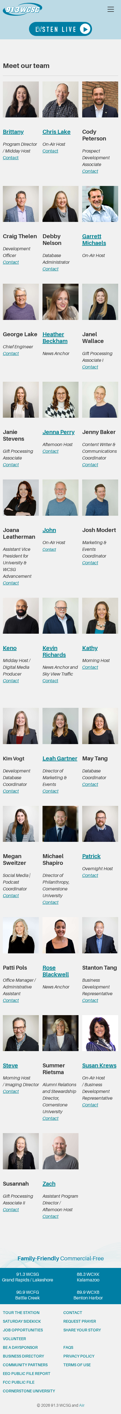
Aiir (81, 1405)
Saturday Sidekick (22, 1321)
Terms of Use (77, 1365)
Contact (11, 157)
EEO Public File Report (26, 1373)
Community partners (25, 1365)
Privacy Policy (78, 1356)
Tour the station (21, 1312)
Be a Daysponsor (20, 1347)
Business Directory (23, 1356)
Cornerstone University (29, 1391)
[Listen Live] (60, 29)
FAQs (68, 1347)
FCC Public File (18, 1382)
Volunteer (14, 1338)
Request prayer (79, 1321)
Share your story (82, 1330)
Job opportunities (23, 1330)
